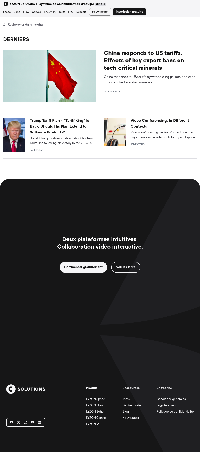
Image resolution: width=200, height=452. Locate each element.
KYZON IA (50, 12)
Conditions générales (171, 399)
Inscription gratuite (129, 11)
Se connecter (100, 11)
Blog (125, 411)
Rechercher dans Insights (25, 24)
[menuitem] (7, 12)
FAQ (70, 12)
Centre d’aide (131, 405)
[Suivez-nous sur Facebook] (11, 423)
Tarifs (62, 12)
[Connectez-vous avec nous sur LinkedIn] (39, 423)
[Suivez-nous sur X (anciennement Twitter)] (18, 423)
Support (81, 12)
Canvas (36, 12)
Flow (26, 12)
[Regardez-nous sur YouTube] (32, 423)
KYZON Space (95, 399)
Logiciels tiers (166, 405)
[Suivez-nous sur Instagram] (25, 423)
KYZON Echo (95, 411)
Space (7, 12)
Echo (17, 12)
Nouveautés (130, 418)
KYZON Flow (94, 405)
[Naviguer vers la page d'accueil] (25, 389)
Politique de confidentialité (175, 411)
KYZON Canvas (96, 418)
